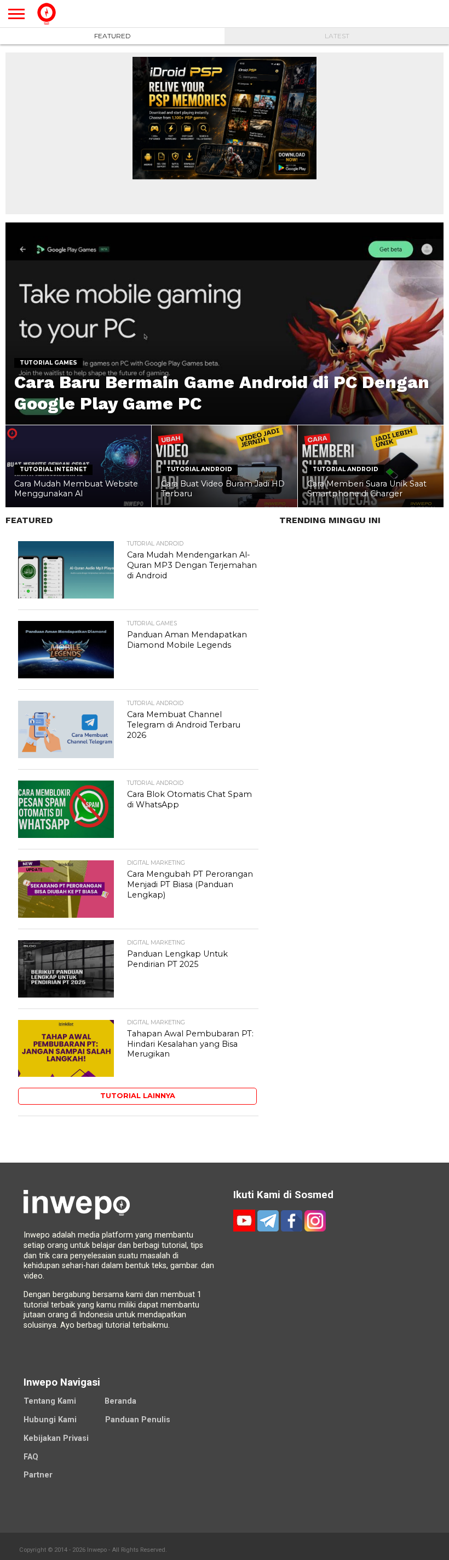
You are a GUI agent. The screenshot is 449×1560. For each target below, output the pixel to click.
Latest (337, 36)
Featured (112, 36)
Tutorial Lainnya (137, 1096)
